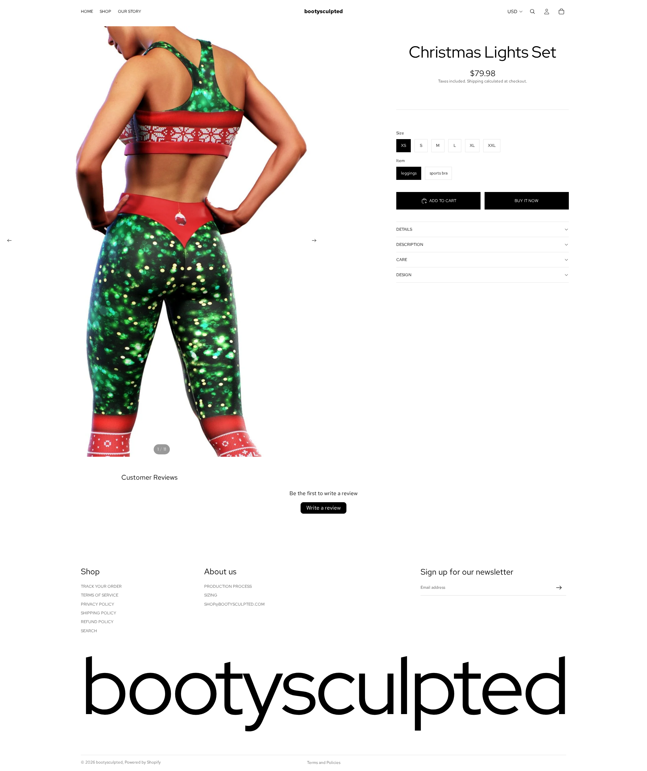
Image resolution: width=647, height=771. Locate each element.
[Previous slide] (7, 241)
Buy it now (526, 200)
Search (89, 631)
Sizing (210, 595)
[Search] (532, 11)
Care (401, 259)
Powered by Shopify (143, 762)
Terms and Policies (323, 762)
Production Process (228, 586)
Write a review (323, 507)
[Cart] (561, 11)
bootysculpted (109, 762)
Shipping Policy (98, 613)
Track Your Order (101, 586)
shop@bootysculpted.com (234, 604)
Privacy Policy (97, 604)
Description (409, 244)
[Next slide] (316, 241)
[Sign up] (559, 588)
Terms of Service (99, 595)
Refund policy (97, 622)
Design (403, 275)
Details (404, 229)
